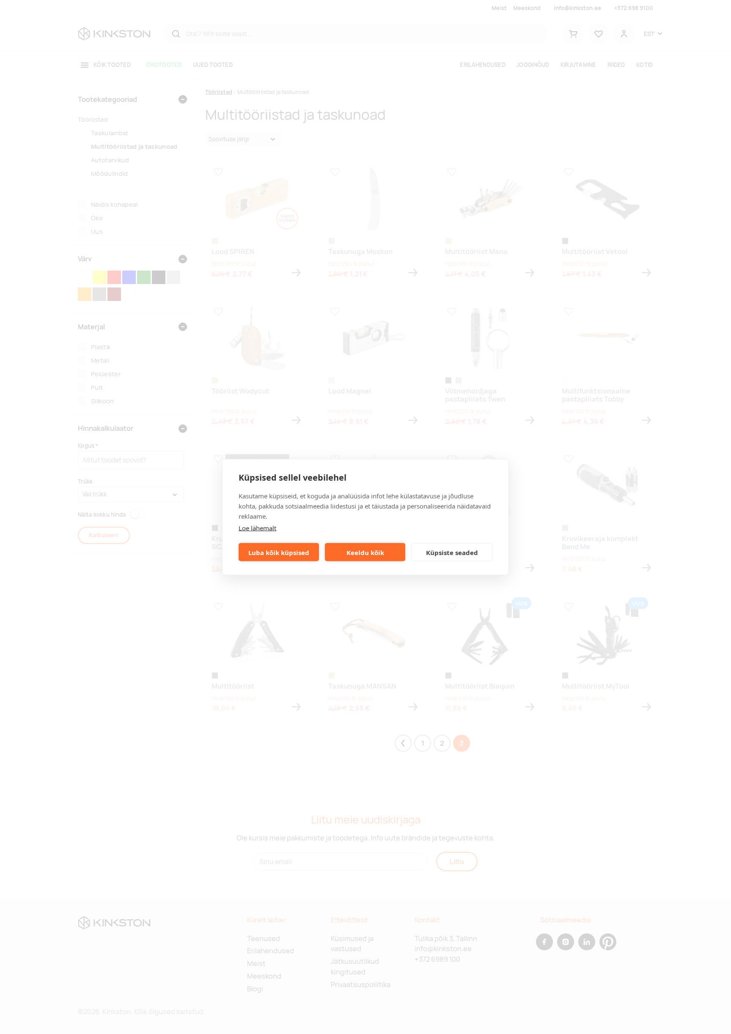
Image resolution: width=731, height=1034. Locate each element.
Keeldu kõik (365, 552)
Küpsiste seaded (452, 552)
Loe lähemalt (257, 528)
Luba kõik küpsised (278, 552)
